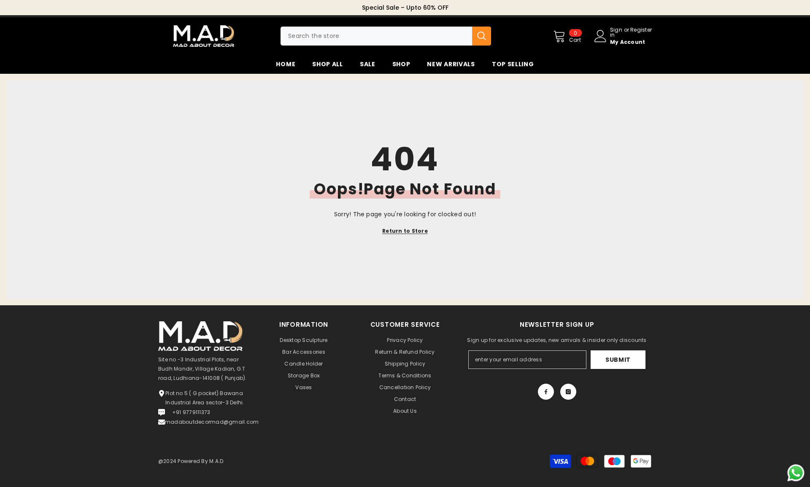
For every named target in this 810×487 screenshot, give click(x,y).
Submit (618, 359)
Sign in (616, 32)
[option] (405, 7)
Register (641, 30)
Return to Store (405, 230)
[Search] (386, 36)
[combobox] (376, 36)
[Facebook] (546, 392)
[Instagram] (568, 392)
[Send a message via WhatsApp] (796, 473)
